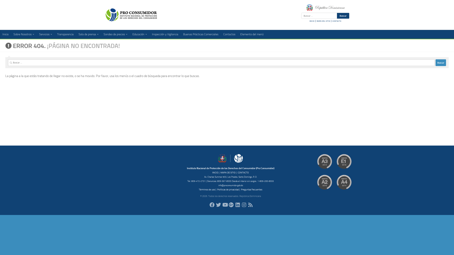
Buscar (343, 15)
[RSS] (250, 204)
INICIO (312, 21)
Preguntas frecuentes (251, 189)
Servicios (44, 34)
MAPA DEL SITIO (323, 21)
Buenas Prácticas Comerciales (200, 34)
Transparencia (65, 34)
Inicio (5, 34)
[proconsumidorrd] (218, 204)
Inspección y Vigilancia (165, 34)
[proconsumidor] (237, 204)
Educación (138, 34)
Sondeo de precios (114, 34)
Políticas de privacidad (228, 189)
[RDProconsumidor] (224, 204)
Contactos (229, 34)
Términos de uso (207, 189)
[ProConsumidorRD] (212, 204)
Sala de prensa (87, 34)
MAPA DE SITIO (228, 172)
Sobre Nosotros (22, 34)
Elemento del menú (252, 34)
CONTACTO (336, 21)
